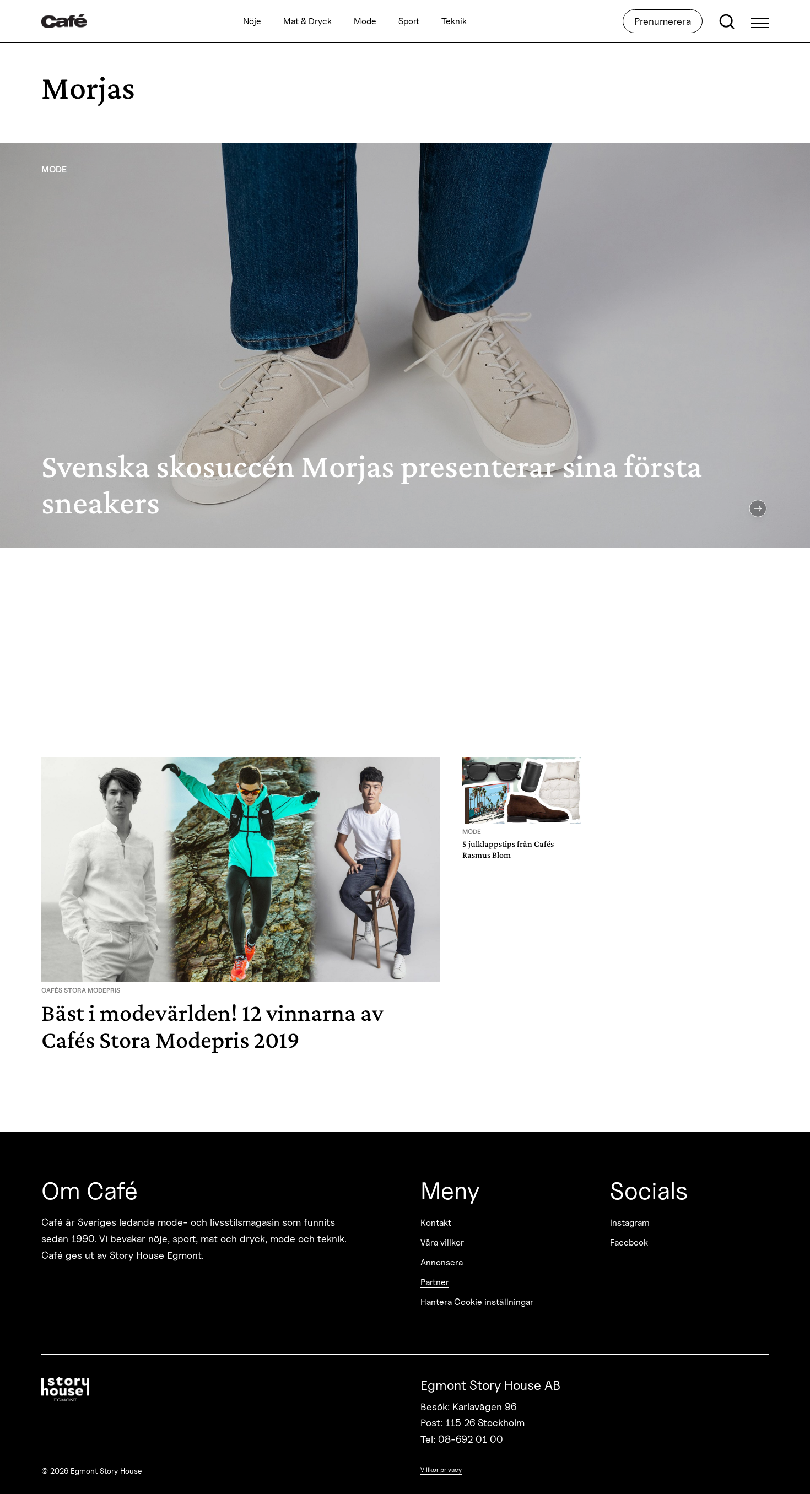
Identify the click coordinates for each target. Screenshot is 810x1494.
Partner (434, 1282)
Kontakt (435, 1222)
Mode (365, 21)
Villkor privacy (441, 1469)
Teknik (454, 21)
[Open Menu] (760, 21)
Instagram (630, 1222)
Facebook (629, 1242)
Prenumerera (662, 21)
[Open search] (727, 21)
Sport (408, 21)
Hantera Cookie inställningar (476, 1302)
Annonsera (441, 1262)
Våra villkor (442, 1242)
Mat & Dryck (307, 21)
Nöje (252, 21)
